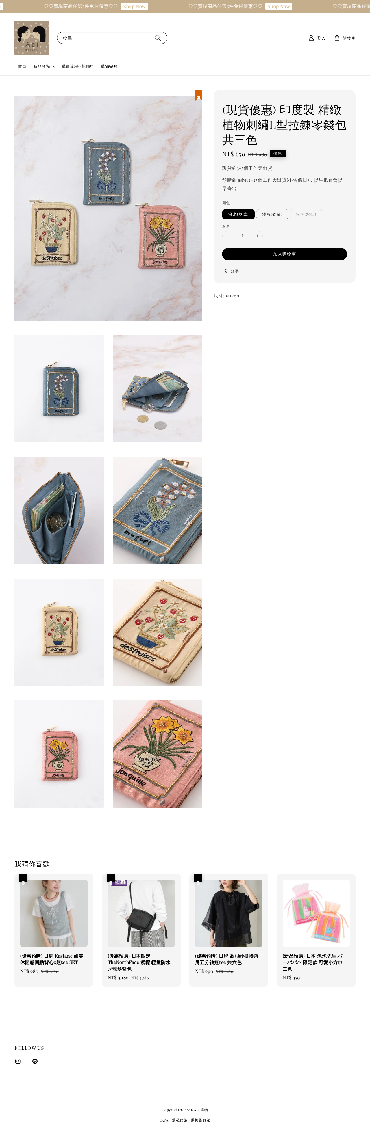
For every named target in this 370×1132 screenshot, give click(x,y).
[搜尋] (158, 37)
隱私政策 (180, 1120)
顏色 (226, 202)
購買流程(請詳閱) (78, 66)
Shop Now (118, 6)
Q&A (164, 1120)
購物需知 (109, 66)
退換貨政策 (201, 1120)
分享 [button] (234, 270)
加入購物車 (284, 253)
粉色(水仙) (306, 214)
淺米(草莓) (238, 214)
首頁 (22, 66)
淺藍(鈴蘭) (272, 214)
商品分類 (41, 66)
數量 (226, 226)
